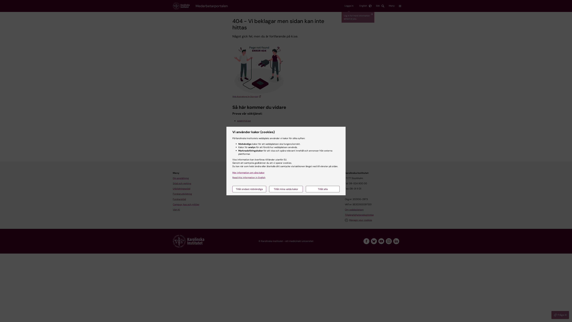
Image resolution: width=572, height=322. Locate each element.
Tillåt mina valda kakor (286, 189)
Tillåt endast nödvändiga (249, 189)
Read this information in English (248, 177)
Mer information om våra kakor (248, 172)
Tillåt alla (323, 189)
